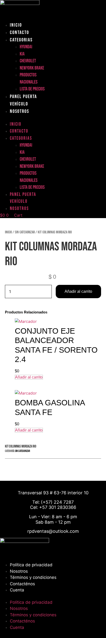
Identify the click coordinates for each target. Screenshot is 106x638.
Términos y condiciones (33, 577)
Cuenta (17, 589)
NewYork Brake (32, 68)
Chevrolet (28, 61)
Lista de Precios (32, 89)
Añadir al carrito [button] (29, 377)
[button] (26, 118)
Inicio (16, 25)
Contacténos (22, 583)
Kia (22, 54)
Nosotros (19, 111)
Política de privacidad (31, 564)
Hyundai (26, 47)
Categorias (21, 40)
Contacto (19, 32)
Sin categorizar (25, 232)
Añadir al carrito (78, 291)
